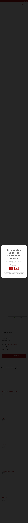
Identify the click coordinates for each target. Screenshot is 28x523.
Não (17, 268)
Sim (11, 268)
